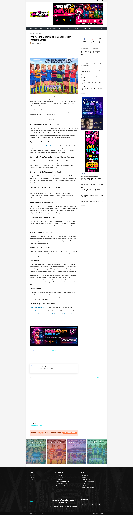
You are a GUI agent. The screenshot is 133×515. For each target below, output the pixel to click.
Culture (83, 182)
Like (84, 38)
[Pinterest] (98, 1)
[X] (101, 1)
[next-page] (84, 93)
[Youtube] (102, 1)
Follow (92, 38)
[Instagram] (96, 1)
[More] (62, 54)
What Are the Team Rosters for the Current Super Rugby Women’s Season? (55, 314)
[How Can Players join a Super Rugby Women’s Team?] (97, 451)
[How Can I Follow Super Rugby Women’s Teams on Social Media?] (36, 451)
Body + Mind (84, 187)
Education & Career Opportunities (89, 176)
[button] (101, 28)
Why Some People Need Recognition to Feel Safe (92, 201)
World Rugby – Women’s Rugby (38, 310)
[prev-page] (82, 93)
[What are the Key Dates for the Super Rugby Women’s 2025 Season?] (56, 451)
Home (31, 33)
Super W (39, 33)
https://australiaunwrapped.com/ (46, 368)
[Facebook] (94, 1)
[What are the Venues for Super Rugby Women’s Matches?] (76, 451)
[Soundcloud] (99, 1)
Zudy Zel (35, 43)
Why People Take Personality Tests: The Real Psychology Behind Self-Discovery (91, 179)
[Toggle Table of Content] (58, 119)
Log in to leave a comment (36, 425)
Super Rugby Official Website (37, 307)
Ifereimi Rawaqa (50, 145)
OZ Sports (35, 33)
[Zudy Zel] (31, 43)
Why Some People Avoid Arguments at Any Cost (92, 184)
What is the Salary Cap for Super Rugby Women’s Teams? (98, 51)
